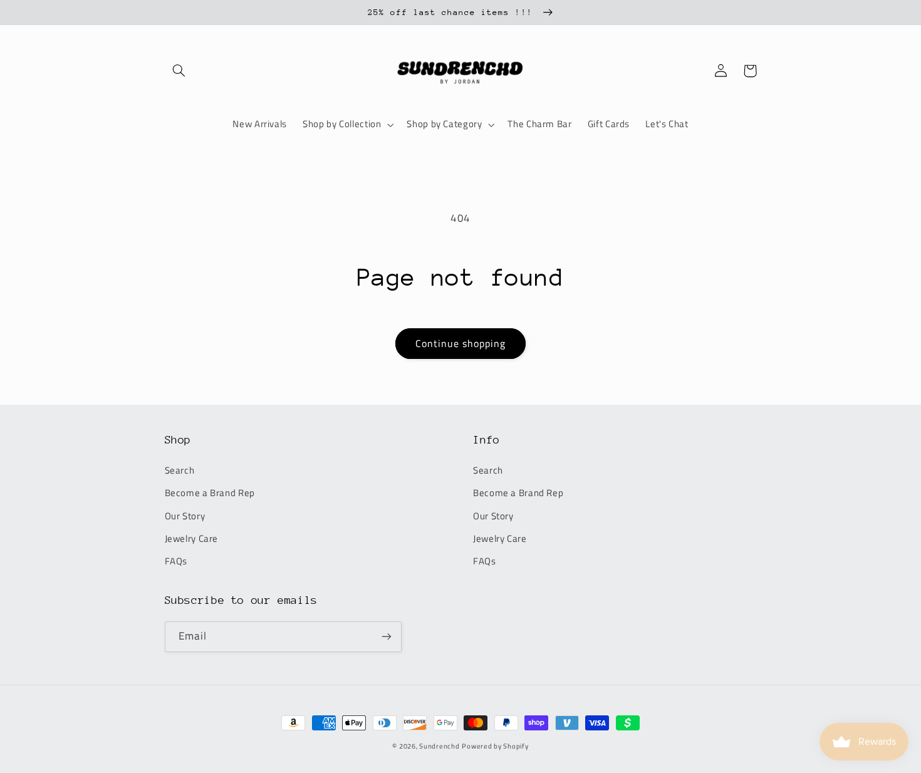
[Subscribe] (386, 636)
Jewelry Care (192, 538)
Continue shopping (460, 343)
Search (180, 470)
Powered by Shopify (495, 746)
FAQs (176, 561)
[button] (179, 70)
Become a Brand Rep (210, 492)
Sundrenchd (439, 746)
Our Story (185, 516)
